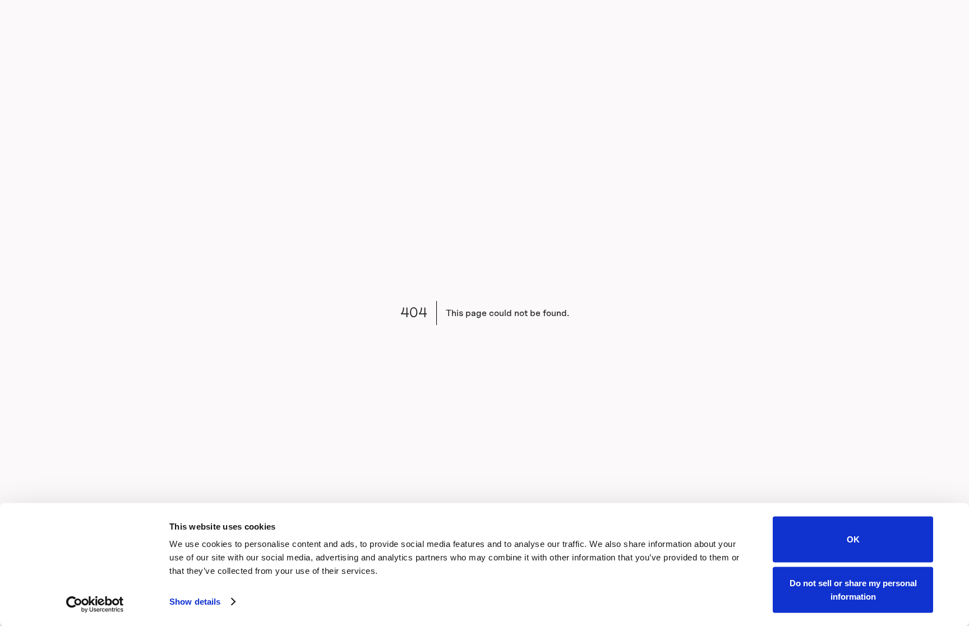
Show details (194, 601)
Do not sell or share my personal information (853, 589)
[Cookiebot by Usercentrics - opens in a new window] (95, 604)
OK (853, 539)
